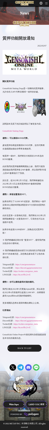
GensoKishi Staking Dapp (13, 131)
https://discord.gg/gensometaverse (28, 268)
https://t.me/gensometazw (25, 264)
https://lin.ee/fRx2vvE (22, 275)
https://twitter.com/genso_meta (26, 271)
